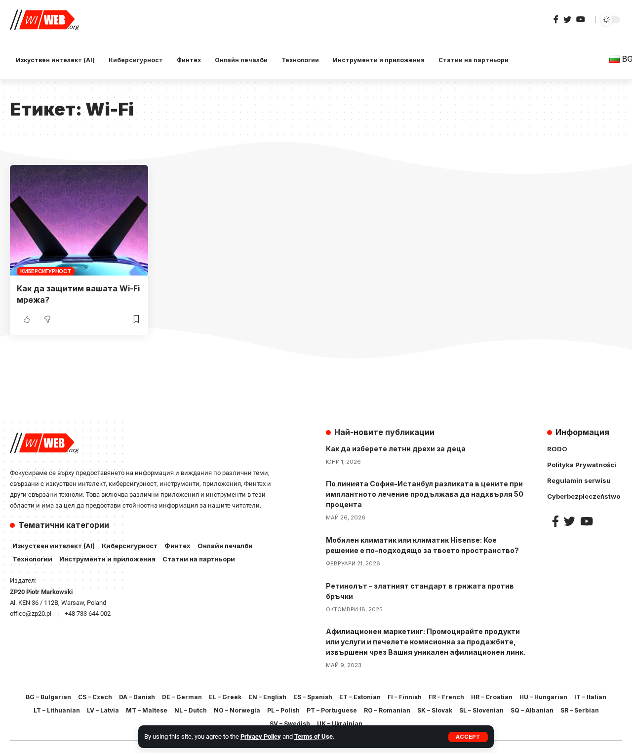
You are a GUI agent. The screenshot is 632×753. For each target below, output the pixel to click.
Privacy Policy (260, 736)
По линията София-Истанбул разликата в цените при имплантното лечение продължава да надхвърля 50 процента (424, 494)
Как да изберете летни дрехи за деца (396, 448)
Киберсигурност (45, 271)
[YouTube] (581, 19)
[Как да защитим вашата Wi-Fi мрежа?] (79, 220)
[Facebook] (556, 19)
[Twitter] (567, 19)
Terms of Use (313, 736)
